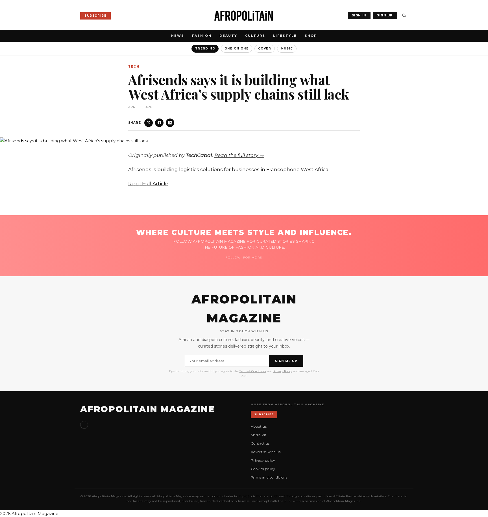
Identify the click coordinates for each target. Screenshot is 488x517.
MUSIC (287, 48)
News (177, 36)
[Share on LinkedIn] (170, 123)
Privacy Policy (282, 371)
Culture (255, 36)
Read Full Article (148, 183)
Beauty (228, 36)
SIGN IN (359, 15)
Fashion (202, 36)
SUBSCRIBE (95, 16)
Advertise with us (265, 452)
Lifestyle (285, 36)
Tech (134, 66)
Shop (311, 36)
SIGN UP (385, 15)
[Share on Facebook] (159, 123)
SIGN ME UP (286, 361)
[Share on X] (148, 123)
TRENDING (205, 48)
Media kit (258, 435)
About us (259, 426)
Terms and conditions (269, 477)
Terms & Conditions (252, 371)
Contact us (260, 443)
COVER (264, 48)
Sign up (84, 425)
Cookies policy (263, 469)
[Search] (404, 15)
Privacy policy (263, 460)
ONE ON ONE (237, 48)
